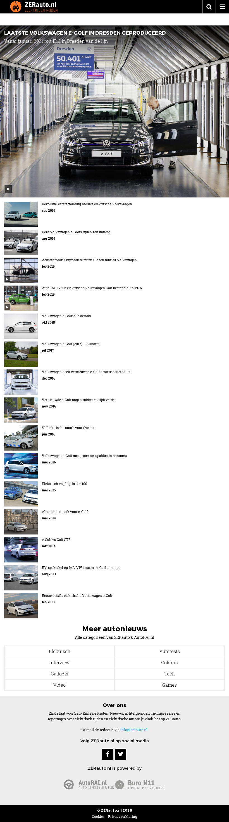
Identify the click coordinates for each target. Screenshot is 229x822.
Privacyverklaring (122, 816)
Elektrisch (59, 651)
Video (59, 685)
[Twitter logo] (120, 754)
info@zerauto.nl (133, 729)
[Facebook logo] (107, 754)
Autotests (169, 651)
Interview (59, 663)
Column (169, 663)
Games (169, 685)
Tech (169, 674)
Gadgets (59, 674)
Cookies (98, 816)
